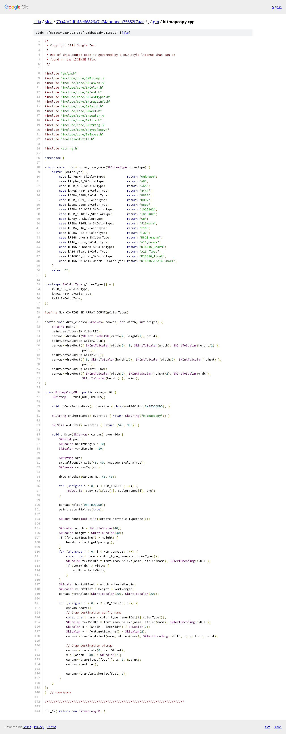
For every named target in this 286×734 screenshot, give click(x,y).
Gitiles (27, 727)
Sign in (277, 7)
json (278, 727)
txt (267, 727)
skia (37, 21)
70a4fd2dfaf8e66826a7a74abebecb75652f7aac (100, 21)
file (125, 33)
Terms (51, 727)
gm (156, 21)
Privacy (39, 727)
